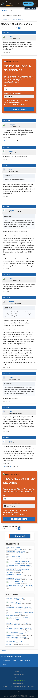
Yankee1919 (19, 552)
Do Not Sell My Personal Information (18, 687)
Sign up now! (20, 536)
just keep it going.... (20, 578)
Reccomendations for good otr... (23, 628)
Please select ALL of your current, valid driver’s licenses (16, 101)
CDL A (7, 105)
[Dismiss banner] (36, 4)
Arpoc (11, 169)
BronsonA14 (9, 644)
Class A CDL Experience (12, 93)
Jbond (11, 37)
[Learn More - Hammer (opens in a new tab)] (19, 3)
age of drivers (19, 602)
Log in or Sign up (30, 8)
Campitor (12, 125)
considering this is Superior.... (23, 561)
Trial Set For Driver (19, 598)
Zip (5, 86)
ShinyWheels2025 (11, 635)
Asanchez (17, 609)
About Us (18, 671)
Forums (5, 10)
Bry (11, 639)
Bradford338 (9, 621)
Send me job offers (19, 109)
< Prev (3, 28)
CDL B (16, 105)
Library (18, 677)
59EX (11, 411)
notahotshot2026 (11, 615)
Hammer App (18, 684)
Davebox (16, 630)
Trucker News (18, 674)
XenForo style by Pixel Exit (19, 694)
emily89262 (18, 603)
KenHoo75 (18, 549)
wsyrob (11, 140)
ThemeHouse (30, 696)
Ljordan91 (17, 567)
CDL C (25, 105)
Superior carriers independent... (23, 565)
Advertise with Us (18, 680)
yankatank (17, 563)
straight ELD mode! (20, 581)
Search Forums (7, 15)
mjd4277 (16, 600)
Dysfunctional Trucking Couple (22, 623)
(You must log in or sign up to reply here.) (12, 526)
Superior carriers (20, 551)
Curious (18, 556)
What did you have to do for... (24, 585)
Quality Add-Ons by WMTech (19, 695)
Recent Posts (17, 15)
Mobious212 (9, 572)
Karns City (17, 547)
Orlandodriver (20, 587)
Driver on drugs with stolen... (19, 637)
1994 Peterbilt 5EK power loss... (23, 607)
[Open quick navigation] (34, 19)
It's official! (18, 574)
